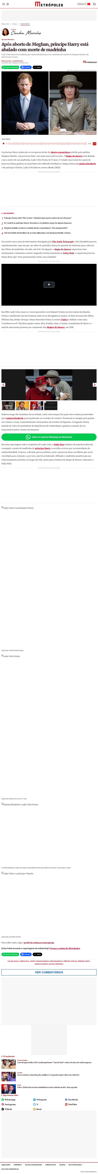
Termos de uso (50, 1165)
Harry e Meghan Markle (40, 961)
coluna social (13, 961)
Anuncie (62, 1165)
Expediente (18, 1165)
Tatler (64, 319)
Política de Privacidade (33, 1165)
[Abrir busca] (94, 4)
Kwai (39, 1109)
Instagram (10, 1104)
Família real (25, 961)
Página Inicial (5, 24)
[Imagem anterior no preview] (3, 385)
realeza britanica (56, 964)
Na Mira (19, 1073)
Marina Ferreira (6, 61)
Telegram (41, 1099)
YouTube (72, 1104)
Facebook (73, 1099)
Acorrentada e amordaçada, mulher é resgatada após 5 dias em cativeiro (48, 1075)
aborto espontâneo (60, 152)
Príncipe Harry (84, 961)
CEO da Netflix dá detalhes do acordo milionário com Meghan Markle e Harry (37, 233)
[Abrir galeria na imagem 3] (36, 405)
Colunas (15, 24)
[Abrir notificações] (7, 4)
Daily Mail (68, 253)
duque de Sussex (74, 156)
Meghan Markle (56, 961)
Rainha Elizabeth (42, 964)
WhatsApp (10, 1099)
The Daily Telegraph (63, 241)
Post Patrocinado (75, 1165)
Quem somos (5, 1165)
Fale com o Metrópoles (10, 1169)
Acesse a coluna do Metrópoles (65, 948)
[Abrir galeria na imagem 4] (50, 405)
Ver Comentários (49, 972)
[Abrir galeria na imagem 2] (22, 405)
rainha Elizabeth (87, 163)
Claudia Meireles (25, 24)
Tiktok (8, 1109)
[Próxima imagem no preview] (95, 385)
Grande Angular (22, 1060)
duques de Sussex (56, 327)
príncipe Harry (42, 448)
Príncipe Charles (70, 961)
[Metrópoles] (49, 4)
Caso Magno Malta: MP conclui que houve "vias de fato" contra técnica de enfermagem (54, 1062)
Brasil (19, 1085)
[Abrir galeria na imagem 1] (49, 384)
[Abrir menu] (3, 4)
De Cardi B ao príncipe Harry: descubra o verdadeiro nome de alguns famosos (38, 223)
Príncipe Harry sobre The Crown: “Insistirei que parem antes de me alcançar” (38, 218)
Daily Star (59, 444)
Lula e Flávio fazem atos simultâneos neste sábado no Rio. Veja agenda (47, 1087)
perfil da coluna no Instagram (39, 942)
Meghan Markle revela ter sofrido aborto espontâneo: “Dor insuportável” (36, 228)
